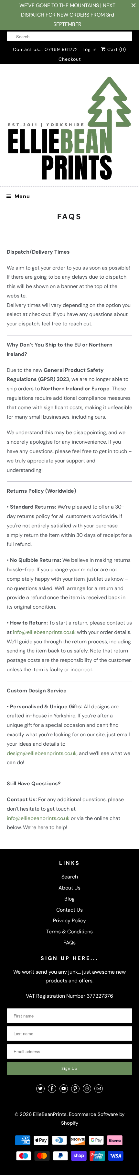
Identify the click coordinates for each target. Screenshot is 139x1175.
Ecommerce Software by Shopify (93, 1118)
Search (69, 876)
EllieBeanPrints (50, 1114)
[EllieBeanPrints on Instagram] (87, 1088)
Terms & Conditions (69, 931)
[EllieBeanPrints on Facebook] (52, 1088)
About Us (69, 887)
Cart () (116, 49)
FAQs (69, 942)
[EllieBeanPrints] (70, 128)
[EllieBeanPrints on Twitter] (40, 1088)
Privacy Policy (69, 920)
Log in (89, 49)
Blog (69, 898)
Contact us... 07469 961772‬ (45, 49)
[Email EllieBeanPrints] (98, 1088)
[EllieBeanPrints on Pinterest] (75, 1088)
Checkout (70, 59)
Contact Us (69, 909)
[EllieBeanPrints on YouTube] (63, 1088)
